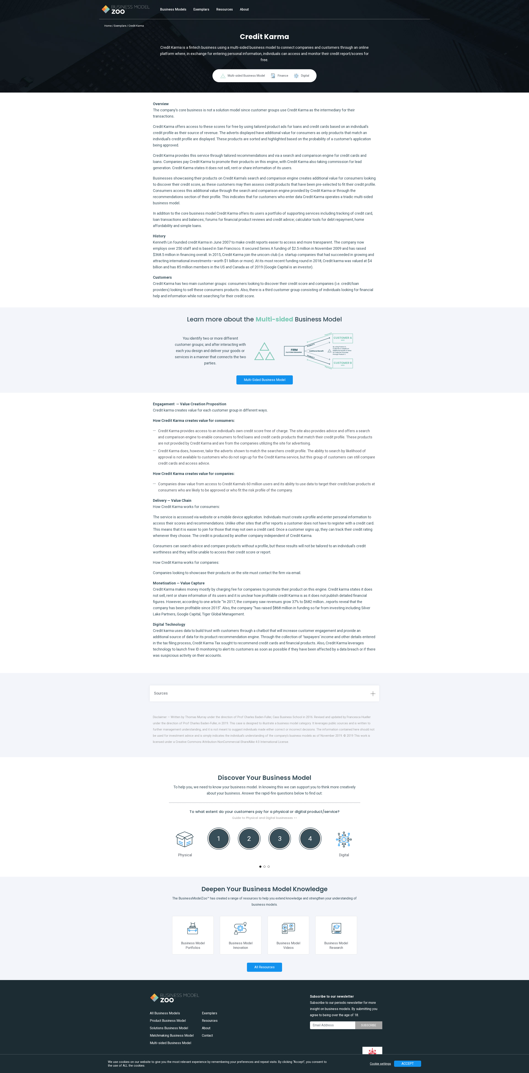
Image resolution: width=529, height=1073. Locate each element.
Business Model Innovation (241, 945)
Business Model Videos (288, 945)
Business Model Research (336, 945)
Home (108, 25)
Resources (224, 9)
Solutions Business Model (169, 1028)
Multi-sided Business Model (264, 380)
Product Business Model (168, 1021)
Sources (161, 693)
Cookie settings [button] (380, 1064)
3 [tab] (269, 867)
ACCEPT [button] (408, 1064)
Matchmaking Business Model (172, 1035)
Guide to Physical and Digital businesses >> (264, 818)
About (244, 9)
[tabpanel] (264, 833)
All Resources (264, 967)
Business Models (173, 9)
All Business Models (165, 1013)
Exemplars (201, 9)
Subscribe (368, 1025)
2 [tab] (264, 867)
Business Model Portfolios (193, 945)
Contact (207, 1035)
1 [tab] (260, 867)
